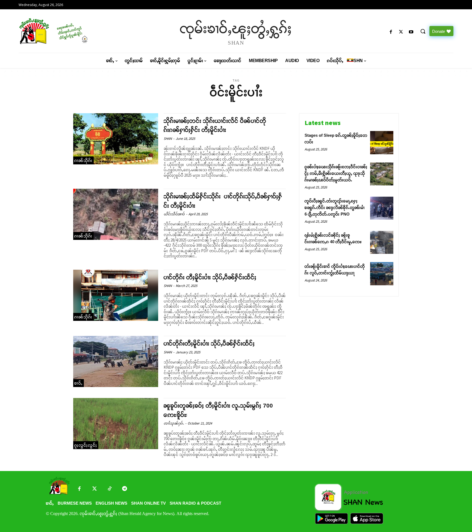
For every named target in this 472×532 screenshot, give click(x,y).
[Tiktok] (109, 489)
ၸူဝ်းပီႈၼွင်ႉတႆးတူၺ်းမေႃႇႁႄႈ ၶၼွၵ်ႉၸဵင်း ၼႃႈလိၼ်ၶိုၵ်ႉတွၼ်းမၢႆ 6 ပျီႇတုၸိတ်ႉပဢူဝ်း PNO (334, 207)
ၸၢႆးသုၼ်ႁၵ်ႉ (174, 423)
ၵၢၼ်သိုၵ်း (83, 160)
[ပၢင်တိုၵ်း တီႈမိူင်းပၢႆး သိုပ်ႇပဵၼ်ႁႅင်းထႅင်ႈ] (115, 295)
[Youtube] (411, 32)
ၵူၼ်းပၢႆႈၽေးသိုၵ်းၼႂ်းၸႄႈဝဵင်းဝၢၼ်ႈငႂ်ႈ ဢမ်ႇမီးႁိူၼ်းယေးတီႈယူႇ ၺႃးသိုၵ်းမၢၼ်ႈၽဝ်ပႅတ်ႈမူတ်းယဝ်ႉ (336, 173)
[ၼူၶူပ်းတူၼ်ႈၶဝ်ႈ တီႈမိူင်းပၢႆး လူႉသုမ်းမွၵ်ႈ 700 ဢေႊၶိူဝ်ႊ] (115, 423)
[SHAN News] (71, 31)
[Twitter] (94, 489)
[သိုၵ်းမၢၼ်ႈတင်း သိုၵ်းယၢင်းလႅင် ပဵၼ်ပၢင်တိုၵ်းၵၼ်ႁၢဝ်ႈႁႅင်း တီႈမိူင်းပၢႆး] (115, 138)
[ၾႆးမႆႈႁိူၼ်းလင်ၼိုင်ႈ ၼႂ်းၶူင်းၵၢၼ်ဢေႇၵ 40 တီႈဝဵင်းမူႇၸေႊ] (381, 242)
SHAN (168, 138)
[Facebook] (390, 32)
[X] (401, 32)
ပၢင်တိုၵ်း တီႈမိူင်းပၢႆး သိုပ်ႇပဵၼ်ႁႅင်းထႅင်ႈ (210, 277)
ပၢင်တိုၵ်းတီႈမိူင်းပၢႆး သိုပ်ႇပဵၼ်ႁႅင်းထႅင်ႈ (209, 343)
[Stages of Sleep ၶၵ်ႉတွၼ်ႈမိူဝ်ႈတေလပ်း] (381, 142)
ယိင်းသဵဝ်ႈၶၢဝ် (174, 214)
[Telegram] (124, 489)
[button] (422, 31)
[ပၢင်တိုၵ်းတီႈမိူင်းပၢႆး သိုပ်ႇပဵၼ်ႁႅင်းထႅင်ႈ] (115, 361)
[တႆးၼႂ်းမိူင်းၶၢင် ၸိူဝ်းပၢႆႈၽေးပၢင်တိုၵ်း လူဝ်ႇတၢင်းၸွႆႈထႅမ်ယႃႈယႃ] (381, 273)
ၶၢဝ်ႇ (78, 383)
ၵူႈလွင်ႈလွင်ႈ (85, 445)
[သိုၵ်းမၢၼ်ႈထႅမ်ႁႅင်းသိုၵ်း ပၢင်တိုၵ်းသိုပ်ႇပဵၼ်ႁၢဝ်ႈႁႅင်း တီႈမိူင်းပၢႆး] (115, 214)
